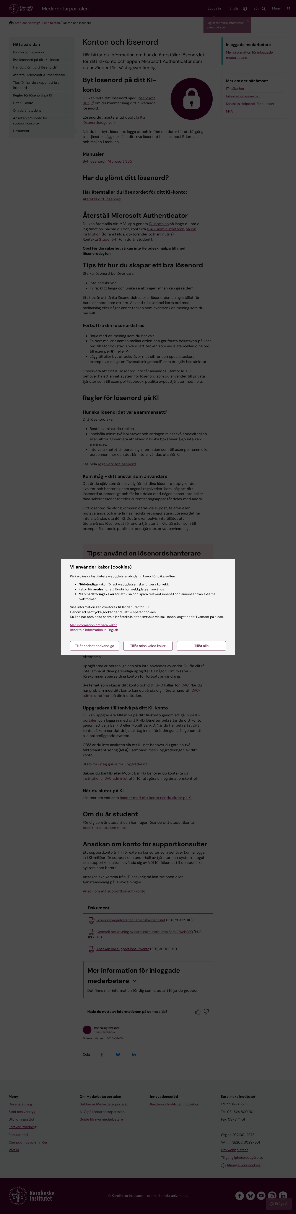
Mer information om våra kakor (93, 625)
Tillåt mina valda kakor (148, 646)
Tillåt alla (201, 646)
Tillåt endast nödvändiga (94, 646)
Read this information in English (94, 630)
